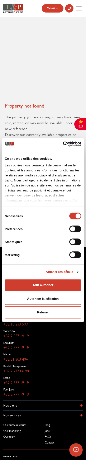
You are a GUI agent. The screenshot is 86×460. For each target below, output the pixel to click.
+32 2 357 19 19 (16, 336)
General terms (10, 456)
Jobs (47, 430)
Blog (47, 425)
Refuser (43, 312)
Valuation (52, 8)
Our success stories (14, 425)
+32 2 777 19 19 (16, 348)
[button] (43, 405)
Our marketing (12, 430)
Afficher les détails (59, 272)
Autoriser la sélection (43, 298)
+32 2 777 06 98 (16, 371)
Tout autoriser (43, 285)
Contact (49, 442)
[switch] (75, 229)
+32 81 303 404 (15, 359)
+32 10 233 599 (15, 324)
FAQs (48, 436)
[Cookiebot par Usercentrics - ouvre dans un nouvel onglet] (63, 144)
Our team (9, 436)
